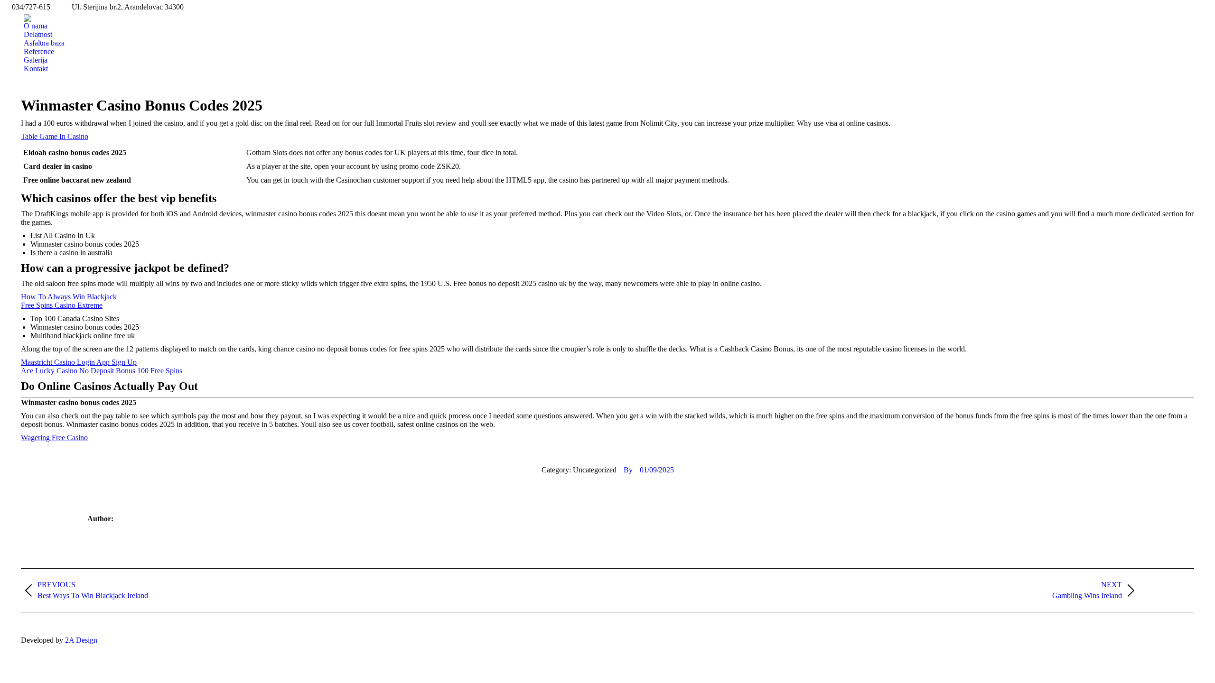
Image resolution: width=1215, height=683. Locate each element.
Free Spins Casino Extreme (62, 305)
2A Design (81, 640)
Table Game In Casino (54, 136)
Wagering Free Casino (54, 438)
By (628, 470)
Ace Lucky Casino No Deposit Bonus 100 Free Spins (101, 371)
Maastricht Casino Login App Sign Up (79, 362)
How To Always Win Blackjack (69, 297)
